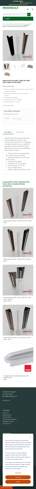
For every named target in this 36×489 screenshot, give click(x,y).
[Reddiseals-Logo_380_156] (11, 9)
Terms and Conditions (9, 419)
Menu (8, 18)
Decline (18, 481)
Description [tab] (8, 132)
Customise (18, 472)
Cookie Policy (7, 417)
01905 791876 (18, 1)
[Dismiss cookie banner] (30, 437)
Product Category (10, 24)
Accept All (18, 477)
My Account (6, 423)
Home (4, 24)
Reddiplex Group (8, 421)
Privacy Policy (7, 415)
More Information (8, 105)
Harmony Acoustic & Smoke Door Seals (14, 25)
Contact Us (6, 400)
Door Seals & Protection (20, 24)
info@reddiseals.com (10, 396)
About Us (6, 413)
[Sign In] (27, 9)
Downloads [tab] (20, 132)
